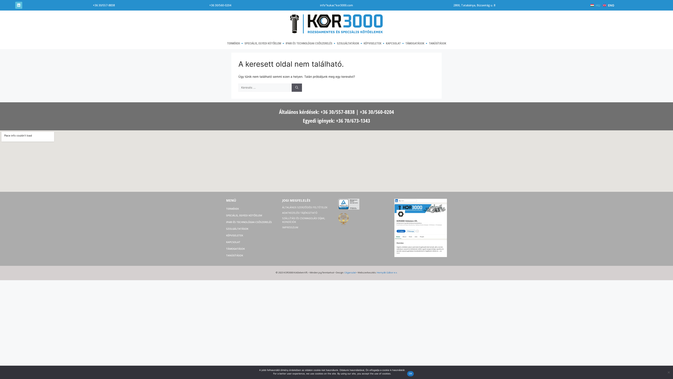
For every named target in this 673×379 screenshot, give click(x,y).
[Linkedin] (18, 5)
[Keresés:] (265, 87)
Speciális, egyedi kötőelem (262, 43)
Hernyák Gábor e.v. (387, 272)
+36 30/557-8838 (338, 111)
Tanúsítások (437, 43)
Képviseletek (372, 43)
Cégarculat (350, 272)
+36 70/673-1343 (353, 120)
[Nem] (668, 372)
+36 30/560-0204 (377, 111)
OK (410, 373)
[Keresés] (297, 88)
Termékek (233, 43)
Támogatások (414, 43)
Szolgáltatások (348, 43)
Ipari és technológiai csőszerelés (309, 43)
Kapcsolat (393, 43)
